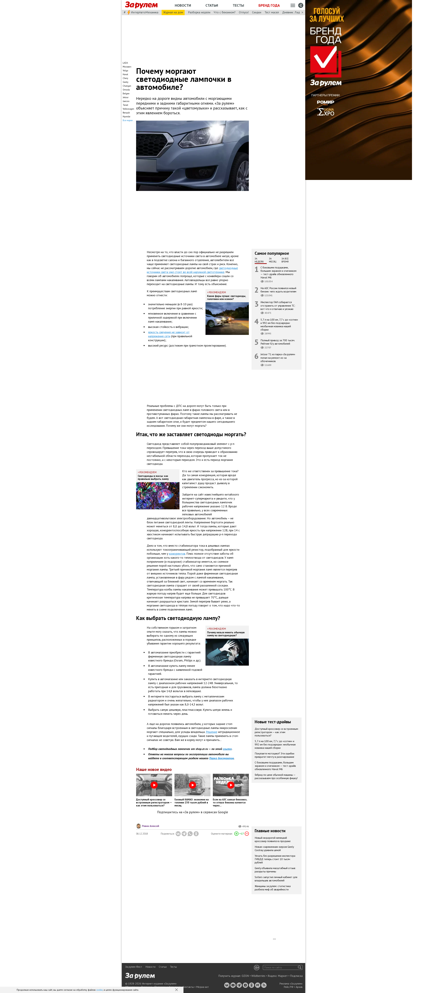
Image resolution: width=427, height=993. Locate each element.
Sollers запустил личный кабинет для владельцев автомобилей (276, 878)
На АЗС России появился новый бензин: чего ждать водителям (278, 289)
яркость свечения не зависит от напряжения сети (168, 334)
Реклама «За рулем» (291, 983)
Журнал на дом (173, 12)
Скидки (256, 12)
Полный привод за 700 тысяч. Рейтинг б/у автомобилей (278, 342)
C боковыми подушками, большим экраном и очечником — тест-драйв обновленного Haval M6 (278, 272)
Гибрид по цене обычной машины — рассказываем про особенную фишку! (276, 776)
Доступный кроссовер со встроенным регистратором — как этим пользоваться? (276, 732)
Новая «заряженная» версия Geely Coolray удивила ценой (274, 848)
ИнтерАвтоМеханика (144, 12)
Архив (299, 987)
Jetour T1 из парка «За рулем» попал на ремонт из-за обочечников (278, 358)
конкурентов (177, 553)
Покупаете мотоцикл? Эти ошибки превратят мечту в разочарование (274, 755)
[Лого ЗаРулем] (141, 4)
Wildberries (258, 976)
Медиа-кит (202, 987)
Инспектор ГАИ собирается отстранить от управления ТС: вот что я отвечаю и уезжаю (278, 305)
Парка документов (221, 758)
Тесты (238, 5)
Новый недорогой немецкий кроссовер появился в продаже (273, 839)
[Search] (299, 967)
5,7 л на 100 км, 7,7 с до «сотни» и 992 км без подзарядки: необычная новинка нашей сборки (279, 324)
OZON (245, 976)
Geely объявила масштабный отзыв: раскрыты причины (275, 869)
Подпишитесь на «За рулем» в (192, 812)
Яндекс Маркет (278, 976)
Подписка (296, 976)
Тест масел (272, 12)
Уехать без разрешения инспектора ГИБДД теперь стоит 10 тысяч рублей (275, 859)
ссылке (227, 749)
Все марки (128, 120)
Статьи (211, 5)
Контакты (188, 987)
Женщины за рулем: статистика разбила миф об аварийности (273, 887)
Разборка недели (199, 12)
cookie (99, 989)
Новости (183, 5)
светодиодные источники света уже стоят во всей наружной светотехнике (192, 270)
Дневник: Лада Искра (296, 12)
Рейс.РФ (288, 987)
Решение (211, 732)
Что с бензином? (225, 12)
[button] (176, 990)
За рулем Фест (133, 966)
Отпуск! (244, 12)
